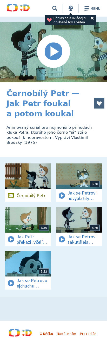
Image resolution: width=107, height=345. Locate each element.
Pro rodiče (88, 333)
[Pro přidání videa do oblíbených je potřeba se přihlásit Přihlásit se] (99, 103)
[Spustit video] (53, 52)
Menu (95, 8)
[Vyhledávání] (55, 8)
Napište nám (66, 333)
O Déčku (46, 333)
